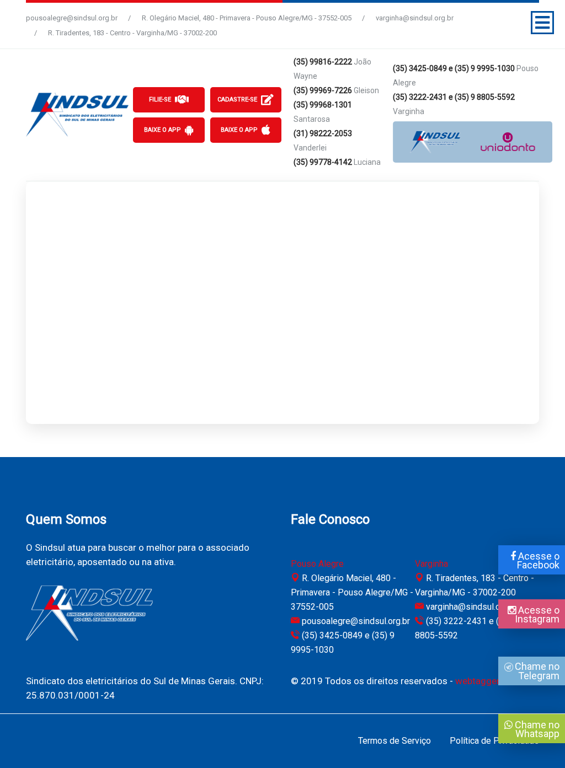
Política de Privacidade (494, 740)
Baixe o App (162, 129)
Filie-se (160, 99)
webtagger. (478, 680)
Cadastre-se (237, 99)
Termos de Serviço (394, 740)
